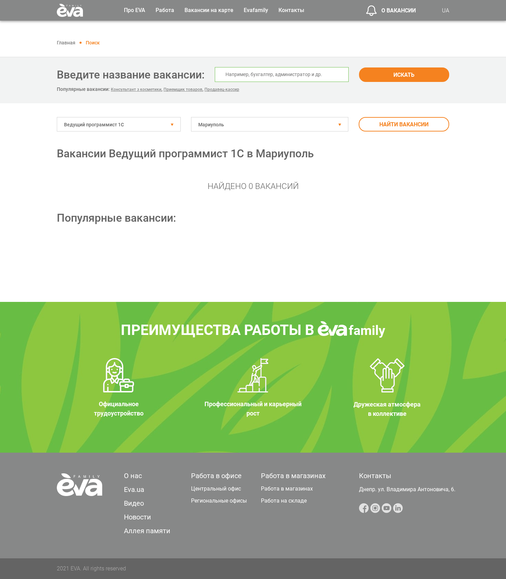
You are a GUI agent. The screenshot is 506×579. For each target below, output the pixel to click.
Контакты (291, 10)
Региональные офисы (219, 500)
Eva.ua (134, 489)
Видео (134, 503)
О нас (133, 476)
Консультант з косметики (136, 89)
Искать (403, 75)
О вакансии (398, 10)
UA (445, 10)
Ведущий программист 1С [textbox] (94, 124)
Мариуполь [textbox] (211, 124)
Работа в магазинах (287, 488)
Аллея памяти (147, 531)
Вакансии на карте (209, 10)
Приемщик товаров (183, 89)
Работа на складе (284, 500)
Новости (137, 517)
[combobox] (119, 124)
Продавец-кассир (221, 89)
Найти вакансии (404, 124)
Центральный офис (216, 488)
